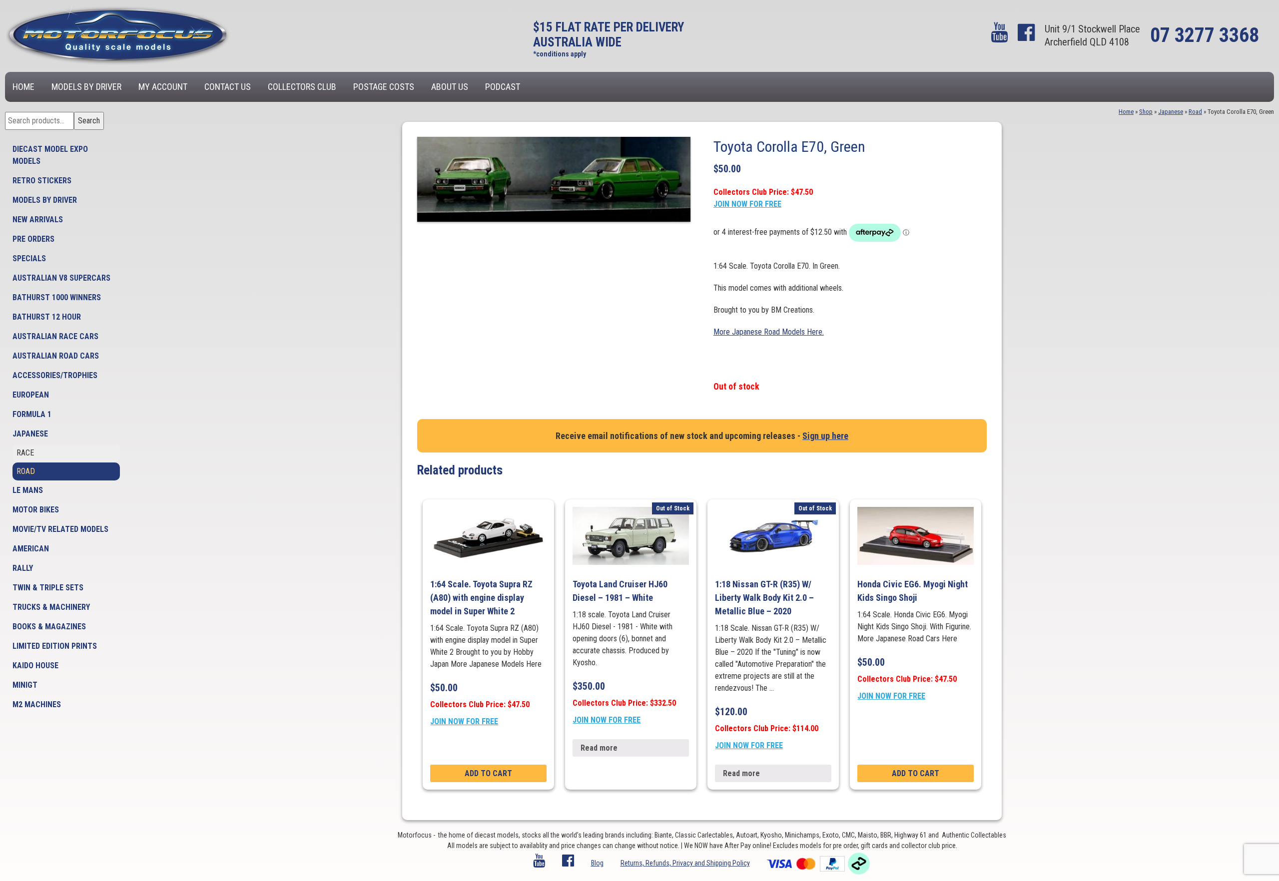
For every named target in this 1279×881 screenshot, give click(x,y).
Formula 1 (31, 414)
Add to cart (488, 773)
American (30, 548)
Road (25, 471)
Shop (1146, 111)
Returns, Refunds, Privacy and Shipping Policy (685, 863)
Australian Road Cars (55, 356)
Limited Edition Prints (54, 646)
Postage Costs (383, 86)
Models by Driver (86, 86)
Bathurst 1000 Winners (56, 297)
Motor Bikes (35, 509)
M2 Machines (36, 704)
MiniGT (24, 685)
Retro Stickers (41, 180)
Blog (597, 863)
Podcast (502, 86)
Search (89, 120)
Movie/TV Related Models (60, 529)
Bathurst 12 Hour (46, 317)
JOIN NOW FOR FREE (747, 204)
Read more (599, 748)
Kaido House (35, 665)
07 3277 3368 (1204, 35)
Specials (29, 258)
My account (162, 86)
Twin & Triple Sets (47, 587)
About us (449, 86)
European (30, 395)
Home (23, 86)
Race (25, 452)
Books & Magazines (49, 626)
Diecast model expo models (50, 155)
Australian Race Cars (55, 336)
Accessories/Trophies (54, 375)
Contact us (227, 86)
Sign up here (825, 436)
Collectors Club (302, 86)
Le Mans (27, 490)
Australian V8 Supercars (61, 278)
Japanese (30, 434)
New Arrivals (37, 219)
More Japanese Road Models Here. (768, 332)
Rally (22, 568)
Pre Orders (33, 239)
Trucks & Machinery (51, 607)
